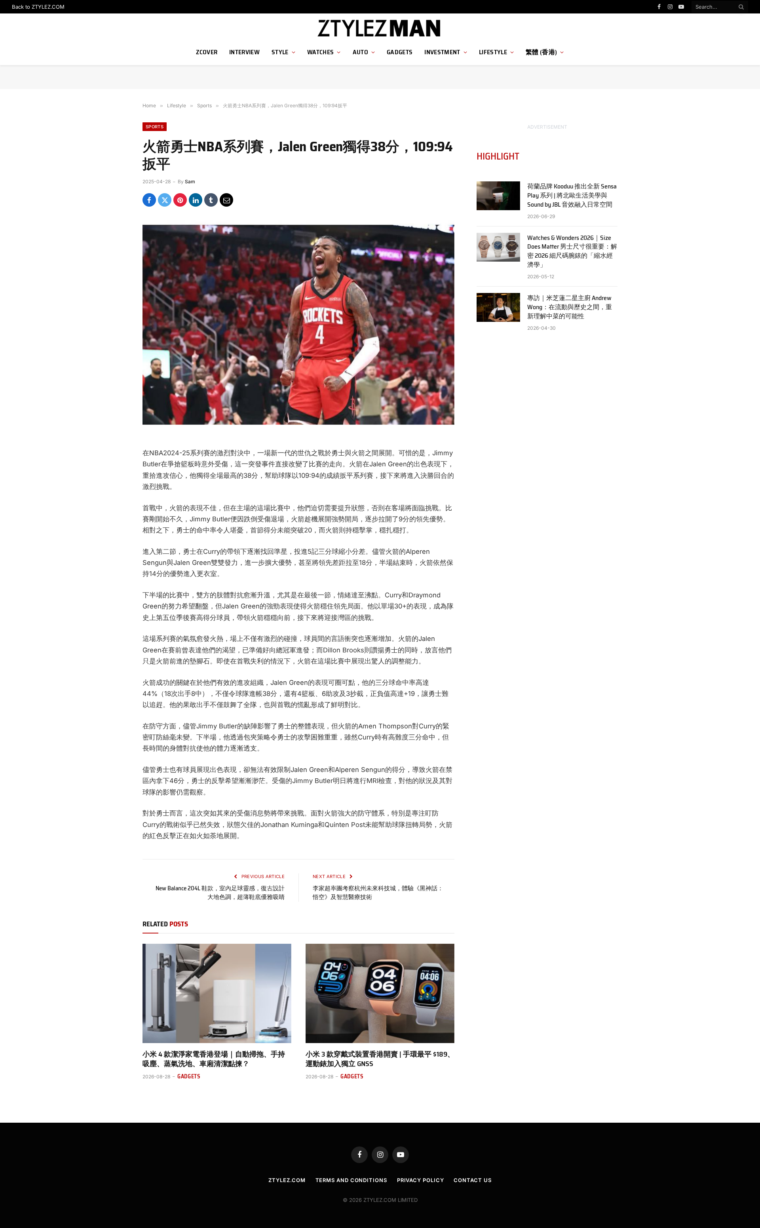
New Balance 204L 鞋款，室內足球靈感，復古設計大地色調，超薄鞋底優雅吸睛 (220, 893)
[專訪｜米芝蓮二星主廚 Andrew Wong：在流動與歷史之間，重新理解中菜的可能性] (498, 307)
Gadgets (189, 1076)
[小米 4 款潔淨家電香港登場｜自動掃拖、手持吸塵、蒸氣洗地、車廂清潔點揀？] (216, 993)
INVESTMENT (442, 52)
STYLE (280, 52)
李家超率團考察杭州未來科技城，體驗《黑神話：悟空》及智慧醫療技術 (378, 893)
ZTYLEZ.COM (286, 1180)
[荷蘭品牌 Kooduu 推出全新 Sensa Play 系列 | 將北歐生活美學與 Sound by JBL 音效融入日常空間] (498, 195)
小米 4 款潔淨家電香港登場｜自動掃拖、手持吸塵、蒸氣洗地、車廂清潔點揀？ (213, 1059)
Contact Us (472, 1180)
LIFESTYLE (493, 52)
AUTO (360, 52)
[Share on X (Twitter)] (164, 200)
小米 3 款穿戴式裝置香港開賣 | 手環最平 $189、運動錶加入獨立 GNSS (380, 1059)
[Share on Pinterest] (180, 200)
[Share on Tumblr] (211, 200)
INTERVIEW (244, 52)
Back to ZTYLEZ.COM (38, 7)
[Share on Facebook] (149, 200)
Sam (190, 181)
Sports (154, 126)
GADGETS (399, 52)
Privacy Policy (420, 1180)
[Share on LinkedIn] (195, 200)
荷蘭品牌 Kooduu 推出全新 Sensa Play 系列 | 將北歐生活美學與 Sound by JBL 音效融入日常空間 (572, 195)
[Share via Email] (226, 200)
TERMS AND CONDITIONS (351, 1180)
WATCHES (320, 52)
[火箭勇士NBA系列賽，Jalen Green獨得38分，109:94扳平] (298, 320)
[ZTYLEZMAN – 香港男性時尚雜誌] (380, 28)
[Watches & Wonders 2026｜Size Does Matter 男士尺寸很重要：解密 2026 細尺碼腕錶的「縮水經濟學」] (498, 247)
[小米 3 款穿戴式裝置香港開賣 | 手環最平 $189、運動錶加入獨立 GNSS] (380, 993)
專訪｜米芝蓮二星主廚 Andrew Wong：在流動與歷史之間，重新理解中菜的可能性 (569, 307)
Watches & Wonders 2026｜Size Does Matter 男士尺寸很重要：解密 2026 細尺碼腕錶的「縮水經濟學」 (572, 252)
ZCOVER (206, 52)
